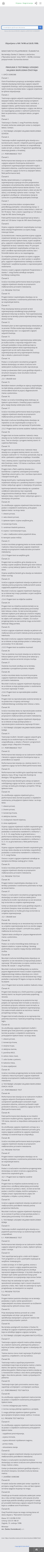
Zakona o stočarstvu (27, 54)
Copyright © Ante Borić (22, 1546)
